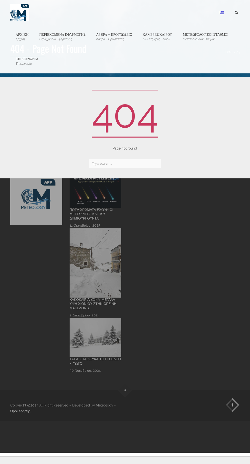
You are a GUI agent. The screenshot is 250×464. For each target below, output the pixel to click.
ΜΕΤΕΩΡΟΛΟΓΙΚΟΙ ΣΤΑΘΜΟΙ (206, 36)
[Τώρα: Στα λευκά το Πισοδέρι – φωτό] (96, 337)
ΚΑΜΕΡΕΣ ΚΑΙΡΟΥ (157, 36)
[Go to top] (125, 390)
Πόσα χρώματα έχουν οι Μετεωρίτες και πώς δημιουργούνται (91, 214)
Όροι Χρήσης (20, 411)
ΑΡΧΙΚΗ (22, 36)
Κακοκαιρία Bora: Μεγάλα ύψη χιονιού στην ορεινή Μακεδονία (93, 304)
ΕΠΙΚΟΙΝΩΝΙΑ (27, 60)
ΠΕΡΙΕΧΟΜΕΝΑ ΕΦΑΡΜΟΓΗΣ (62, 36)
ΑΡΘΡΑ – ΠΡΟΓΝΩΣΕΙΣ (114, 36)
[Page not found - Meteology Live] (19, 12)
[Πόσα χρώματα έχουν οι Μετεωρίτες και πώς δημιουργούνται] (96, 190)
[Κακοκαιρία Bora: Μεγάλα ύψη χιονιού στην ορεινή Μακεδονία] (96, 262)
